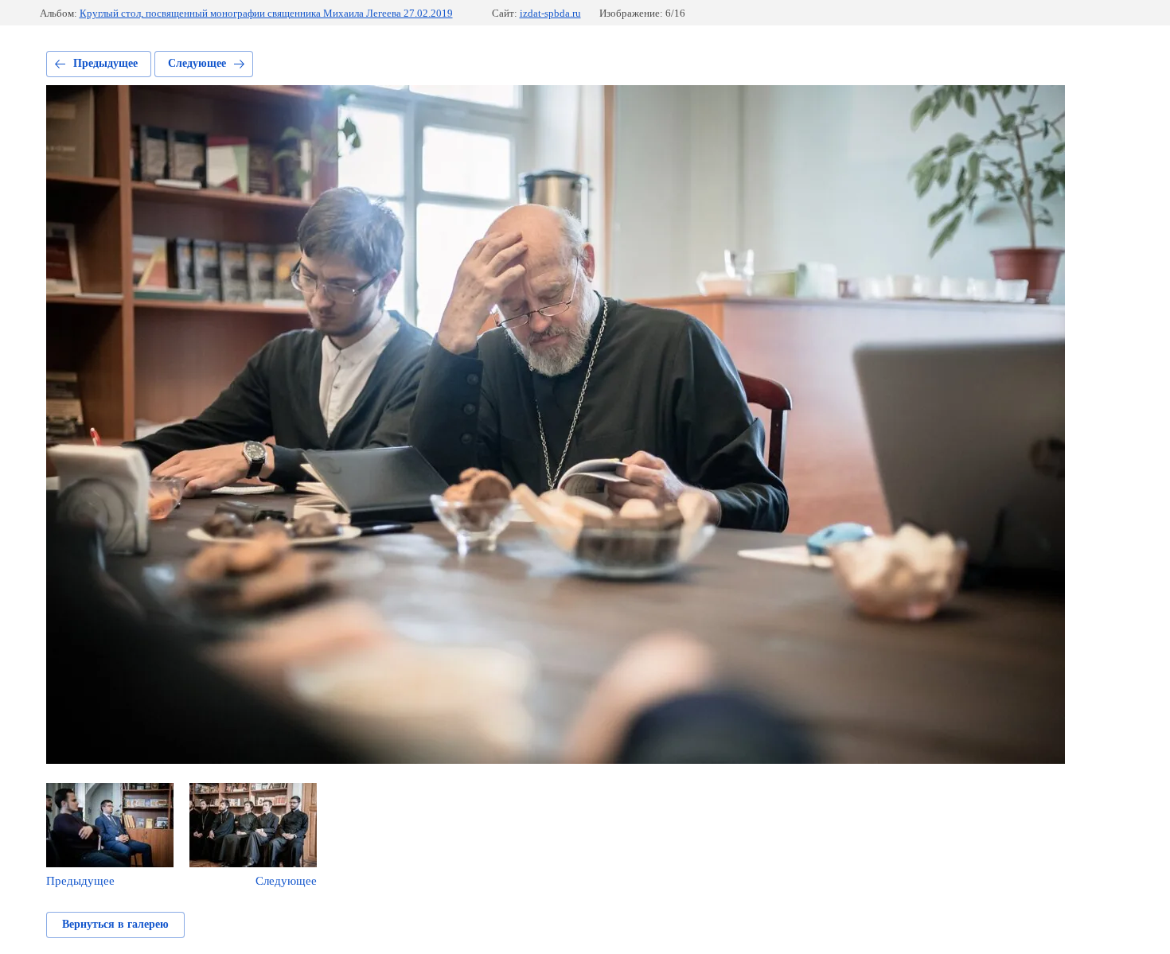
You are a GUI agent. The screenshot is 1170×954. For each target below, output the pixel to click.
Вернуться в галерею (115, 924)
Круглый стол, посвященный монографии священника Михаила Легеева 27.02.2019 (266, 13)
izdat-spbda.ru (550, 13)
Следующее (197, 63)
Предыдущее (105, 63)
